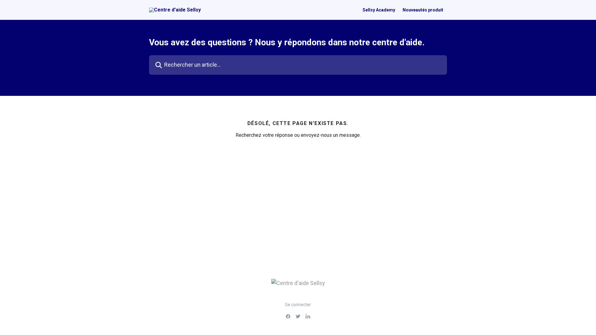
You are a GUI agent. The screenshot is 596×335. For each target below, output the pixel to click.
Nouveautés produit (423, 10)
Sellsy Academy (379, 10)
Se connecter (298, 304)
